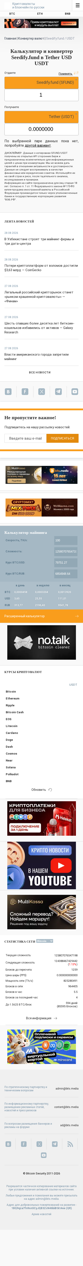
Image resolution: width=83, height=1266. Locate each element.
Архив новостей (41, 1214)
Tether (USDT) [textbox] (61, 116)
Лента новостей (19, 221)
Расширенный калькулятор (24, 616)
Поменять (66, 73)
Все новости (39, 372)
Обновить (38, 789)
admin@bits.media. (47, 1198)
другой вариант (38, 145)
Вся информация (38, 1018)
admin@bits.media (67, 1088)
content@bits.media (66, 1107)
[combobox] (41, 83)
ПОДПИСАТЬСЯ (62, 438)
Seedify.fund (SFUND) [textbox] (55, 82)
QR (69, 1208)
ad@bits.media (69, 1125)
